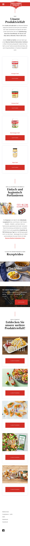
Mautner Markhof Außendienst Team (15, 238)
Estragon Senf (15, 74)
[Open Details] (15, 346)
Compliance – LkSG (7, 514)
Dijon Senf (15, 163)
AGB (3, 517)
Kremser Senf (15, 103)
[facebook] (3, 530)
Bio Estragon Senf (15, 133)
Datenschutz (5, 512)
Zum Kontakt (21, 302)
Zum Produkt (15, 78)
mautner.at (5, 522)
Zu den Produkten (15, 361)
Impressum (5, 519)
